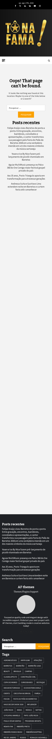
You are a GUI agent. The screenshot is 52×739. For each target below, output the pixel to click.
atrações (38, 660)
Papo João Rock (31, 715)
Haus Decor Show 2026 (13, 704)
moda (19, 710)
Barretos (8, 666)
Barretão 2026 (34, 666)
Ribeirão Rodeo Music (13, 732)
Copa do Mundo (10, 682)
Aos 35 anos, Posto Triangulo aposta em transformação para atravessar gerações (26, 177)
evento (7, 693)
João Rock (8, 710)
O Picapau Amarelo (12, 715)
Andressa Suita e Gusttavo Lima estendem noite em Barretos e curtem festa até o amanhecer (26, 186)
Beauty (7, 671)
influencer (32, 704)
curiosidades (27, 682)
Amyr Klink (25, 660)
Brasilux (17, 671)
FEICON (6, 699)
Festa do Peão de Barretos (25, 699)
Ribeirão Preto (23, 726)
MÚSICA (29, 710)
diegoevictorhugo (12, 688)
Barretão (20, 666)
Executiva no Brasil (22, 693)
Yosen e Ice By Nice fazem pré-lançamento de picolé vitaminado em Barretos (26, 156)
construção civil (28, 677)
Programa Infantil (33, 721)
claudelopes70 (10, 677)
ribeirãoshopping (34, 732)
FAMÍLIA (37, 693)
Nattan (38, 710)
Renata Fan (8, 726)
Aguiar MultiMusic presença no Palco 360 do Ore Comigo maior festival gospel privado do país (26, 167)
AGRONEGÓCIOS (10, 660)
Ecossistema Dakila (32, 688)
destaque (41, 682)
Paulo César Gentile (12, 721)
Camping (28, 671)
